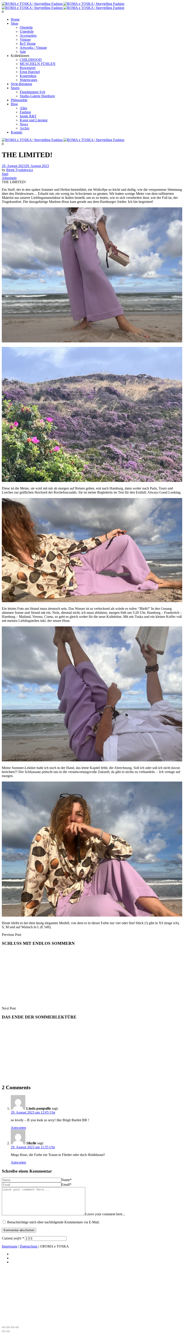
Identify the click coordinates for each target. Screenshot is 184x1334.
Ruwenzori (27, 68)
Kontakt (16, 132)
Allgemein (9, 178)
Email (66, 1184)
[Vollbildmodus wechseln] (8, 1327)
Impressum (9, 1246)
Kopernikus (28, 76)
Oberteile (26, 27)
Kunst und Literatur (34, 120)
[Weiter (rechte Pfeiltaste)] (8, 1331)
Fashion (25, 112)
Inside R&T (28, 116)
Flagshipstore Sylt (32, 92)
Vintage (25, 39)
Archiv (25, 128)
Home (15, 19)
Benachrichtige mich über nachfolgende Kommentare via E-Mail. (53, 1222)
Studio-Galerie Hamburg (37, 96)
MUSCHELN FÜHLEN (37, 64)
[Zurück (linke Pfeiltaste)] (3, 1331)
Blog (14, 104)
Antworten (18, 1128)
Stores (15, 88)
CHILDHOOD (31, 60)
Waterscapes (28, 80)
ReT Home (28, 43)
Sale (23, 52)
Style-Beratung (21, 84)
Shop (14, 23)
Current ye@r (13, 1238)
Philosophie (19, 100)
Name (66, 1180)
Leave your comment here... (105, 1214)
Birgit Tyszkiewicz (19, 170)
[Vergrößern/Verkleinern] (3, 1327)
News (24, 124)
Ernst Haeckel (30, 72)
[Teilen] (12, 1327)
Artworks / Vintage (33, 47)
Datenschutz (29, 1246)
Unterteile (27, 31)
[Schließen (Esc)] (17, 1327)
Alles (23, 108)
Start (5, 174)
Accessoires (28, 35)
